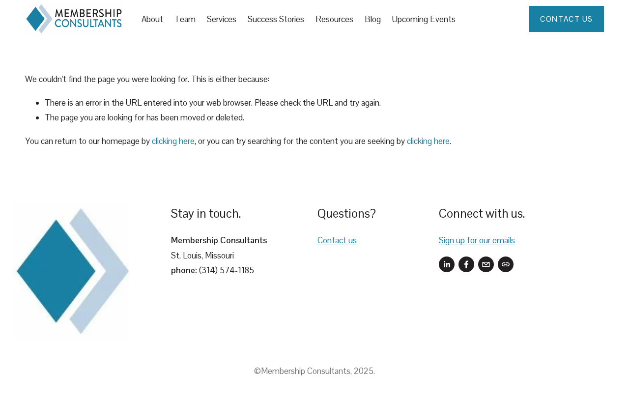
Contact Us (566, 19)
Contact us (337, 240)
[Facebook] (466, 264)
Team (185, 19)
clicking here (173, 141)
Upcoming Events (424, 19)
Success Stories (276, 19)
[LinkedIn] (447, 264)
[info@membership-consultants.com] (486, 264)
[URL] (506, 264)
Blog (373, 19)
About (152, 19)
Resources (334, 19)
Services (221, 19)
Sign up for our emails (477, 240)
